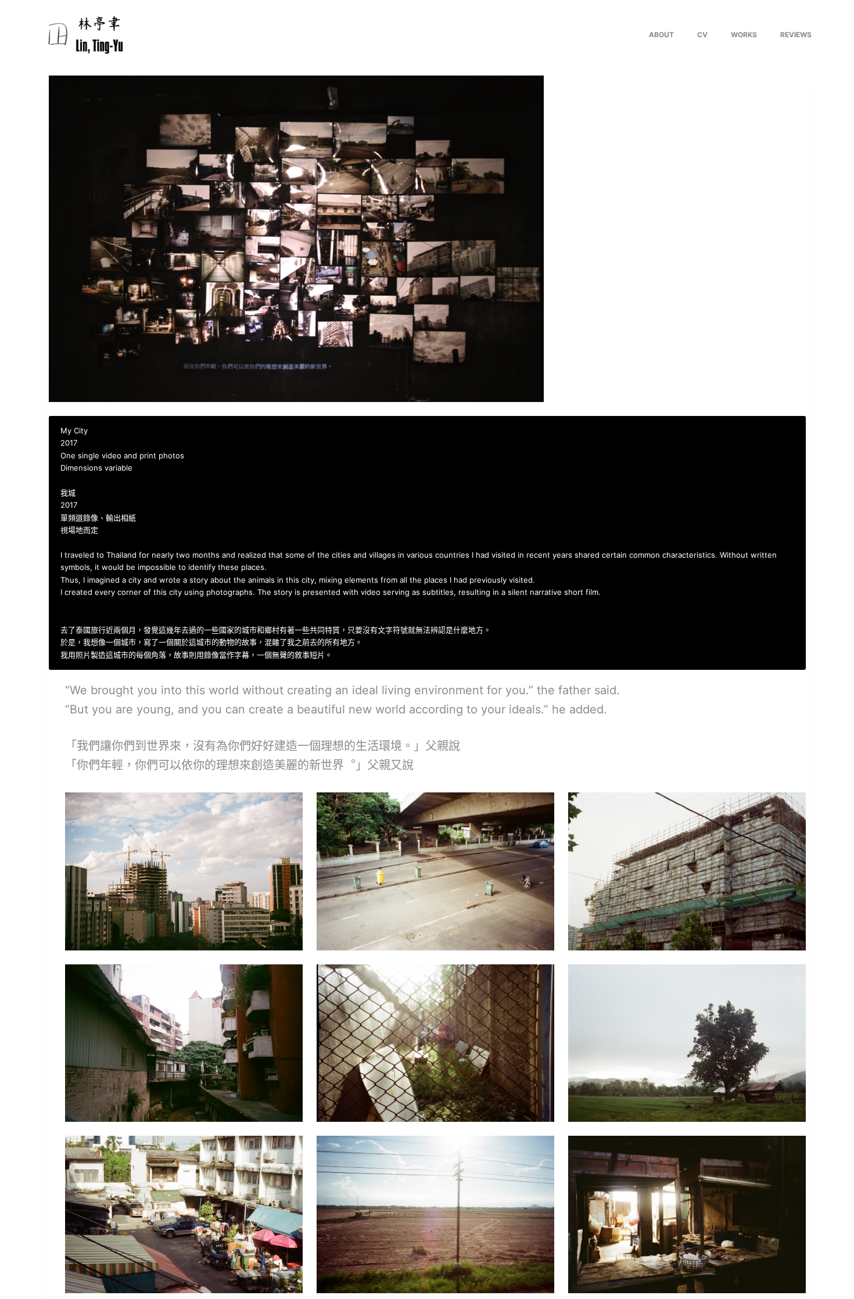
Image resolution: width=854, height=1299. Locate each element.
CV (702, 34)
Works (744, 34)
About (661, 34)
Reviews (796, 34)
